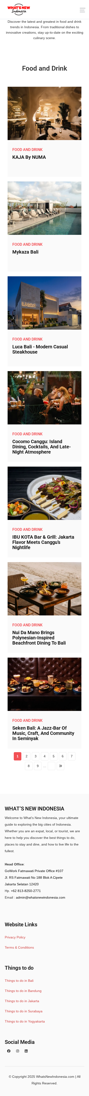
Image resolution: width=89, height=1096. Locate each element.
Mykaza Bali (25, 252)
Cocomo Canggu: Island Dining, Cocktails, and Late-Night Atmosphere (41, 447)
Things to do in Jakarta (22, 1001)
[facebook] (8, 1051)
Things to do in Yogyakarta (25, 1021)
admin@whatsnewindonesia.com (40, 897)
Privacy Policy (15, 937)
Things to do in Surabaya (23, 1011)
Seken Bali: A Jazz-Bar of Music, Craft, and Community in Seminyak (43, 733)
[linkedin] (26, 1051)
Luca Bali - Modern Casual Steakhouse (40, 349)
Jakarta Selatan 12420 (22, 884)
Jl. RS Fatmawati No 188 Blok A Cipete (34, 877)
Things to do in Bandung (23, 991)
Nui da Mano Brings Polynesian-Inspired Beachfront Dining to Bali (39, 638)
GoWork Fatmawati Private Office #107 (34, 871)
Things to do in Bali (19, 980)
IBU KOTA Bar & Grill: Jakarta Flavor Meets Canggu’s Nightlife (43, 542)
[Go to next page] (51, 766)
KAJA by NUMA (29, 157)
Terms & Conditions (19, 947)
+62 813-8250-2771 (26, 891)
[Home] (19, 9)
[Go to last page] (60, 766)
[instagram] (17, 1051)
